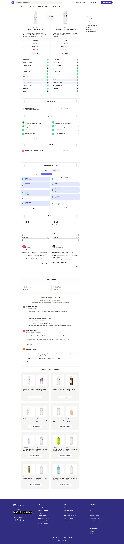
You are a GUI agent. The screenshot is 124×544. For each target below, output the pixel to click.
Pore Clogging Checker (44, 520)
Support (92, 510)
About (91, 508)
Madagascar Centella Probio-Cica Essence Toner (70, 391)
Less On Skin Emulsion (35, 29)
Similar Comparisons (91, 31)
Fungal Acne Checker (43, 518)
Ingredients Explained (92, 25)
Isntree (67, 418)
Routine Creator (42, 508)
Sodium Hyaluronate (41, 34)
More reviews (65, 271)
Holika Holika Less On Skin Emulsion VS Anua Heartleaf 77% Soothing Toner (45, 6)
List (46, 170)
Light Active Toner (27, 420)
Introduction (88, 13)
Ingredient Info (90, 18)
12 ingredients (35, 43)
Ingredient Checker (43, 510)
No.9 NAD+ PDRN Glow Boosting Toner (28, 450)
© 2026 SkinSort (62, 540)
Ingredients (88, 16)
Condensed (55, 170)
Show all (35, 208)
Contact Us (93, 513)
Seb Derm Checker (43, 523)
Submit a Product (68, 518)
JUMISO (38, 388)
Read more (29, 344)
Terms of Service (94, 515)
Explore (77, 2)
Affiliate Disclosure (95, 518)
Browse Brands (68, 513)
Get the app (93, 2)
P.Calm (24, 418)
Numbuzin (25, 447)
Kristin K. (28, 246)
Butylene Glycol (31, 330)
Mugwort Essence (27, 478)
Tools (84, 2)
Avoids (67, 174)
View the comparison (35, 397)
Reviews (88, 27)
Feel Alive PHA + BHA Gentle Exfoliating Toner (58, 450)
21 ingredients (65, 43)
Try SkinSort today (106, 2)
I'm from (25, 476)
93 (73, 266)
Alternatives (88, 29)
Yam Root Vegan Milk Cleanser (71, 420)
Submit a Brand (68, 520)
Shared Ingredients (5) (46, 174)
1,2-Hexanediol (31, 306)
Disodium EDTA (31, 349)
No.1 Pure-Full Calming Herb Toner (58, 479)
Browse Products (68, 510)
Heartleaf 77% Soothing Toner (65, 29)
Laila (57, 246)
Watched (61, 174)
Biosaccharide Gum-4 (28, 34)
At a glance (89, 20)
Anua (65, 27)
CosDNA (92, 531)
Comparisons (24, 6)
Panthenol (65, 34)
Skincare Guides (68, 508)
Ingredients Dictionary (70, 515)
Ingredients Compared (92, 23)
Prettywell (55, 447)
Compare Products (43, 513)
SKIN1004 (68, 388)
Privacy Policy (93, 520)
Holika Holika (35, 27)
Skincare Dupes (42, 515)
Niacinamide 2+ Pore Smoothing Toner (41, 390)
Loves (55, 174)
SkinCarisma (93, 534)
